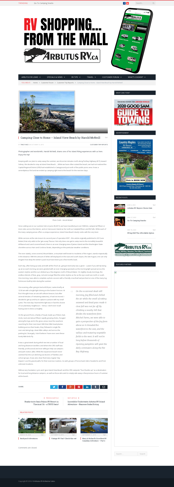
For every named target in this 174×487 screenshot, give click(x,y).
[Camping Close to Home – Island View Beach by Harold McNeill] (63, 112)
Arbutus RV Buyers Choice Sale (139, 208)
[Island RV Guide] (87, 39)
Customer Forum (110, 77)
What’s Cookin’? (135, 77)
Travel (90, 77)
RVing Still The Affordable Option (140, 233)
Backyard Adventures (29, 438)
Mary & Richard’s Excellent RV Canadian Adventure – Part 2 (94, 439)
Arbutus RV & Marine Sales (44, 481)
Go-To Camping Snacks (43, 3)
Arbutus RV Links (30, 77)
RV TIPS (74, 77)
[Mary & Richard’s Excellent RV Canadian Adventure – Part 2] (94, 427)
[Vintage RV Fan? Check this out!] (63, 427)
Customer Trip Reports (99, 145)
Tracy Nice (24, 145)
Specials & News (55, 77)
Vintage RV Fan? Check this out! (63, 438)
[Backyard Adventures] (32, 427)
